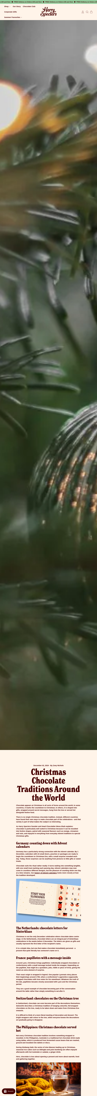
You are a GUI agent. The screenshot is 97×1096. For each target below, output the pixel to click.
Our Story (17, 6)
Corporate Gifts (10, 12)
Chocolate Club (29, 6)
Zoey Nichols (58, 765)
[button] (87, 12)
